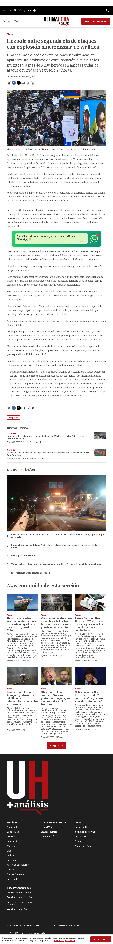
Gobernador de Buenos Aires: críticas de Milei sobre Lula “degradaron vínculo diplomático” (89, 696)
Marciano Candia (37, 459)
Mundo (10, 34)
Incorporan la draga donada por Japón (30, 573)
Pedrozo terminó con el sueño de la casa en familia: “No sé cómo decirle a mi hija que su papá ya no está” (57, 535)
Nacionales (12, 433)
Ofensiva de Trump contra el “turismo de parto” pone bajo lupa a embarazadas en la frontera (55, 697)
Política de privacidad (64, 940)
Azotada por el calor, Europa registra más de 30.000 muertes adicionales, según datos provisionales (22, 697)
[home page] (56, 21)
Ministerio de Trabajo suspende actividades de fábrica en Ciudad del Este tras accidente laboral (45, 437)
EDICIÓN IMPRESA (96, 21)
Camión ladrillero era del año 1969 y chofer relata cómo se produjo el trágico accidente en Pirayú (55, 546)
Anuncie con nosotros (53, 822)
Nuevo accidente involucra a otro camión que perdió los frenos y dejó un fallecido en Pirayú (56, 564)
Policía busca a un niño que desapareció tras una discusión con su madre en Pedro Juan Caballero (48, 454)
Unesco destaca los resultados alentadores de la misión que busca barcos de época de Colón (21, 624)
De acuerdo (100, 939)
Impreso (13, 417)
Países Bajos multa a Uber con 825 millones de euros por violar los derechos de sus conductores (89, 624)
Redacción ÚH (35, 442)
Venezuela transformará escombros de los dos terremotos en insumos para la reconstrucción (56, 623)
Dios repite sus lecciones (23, 555)
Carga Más (56, 745)
